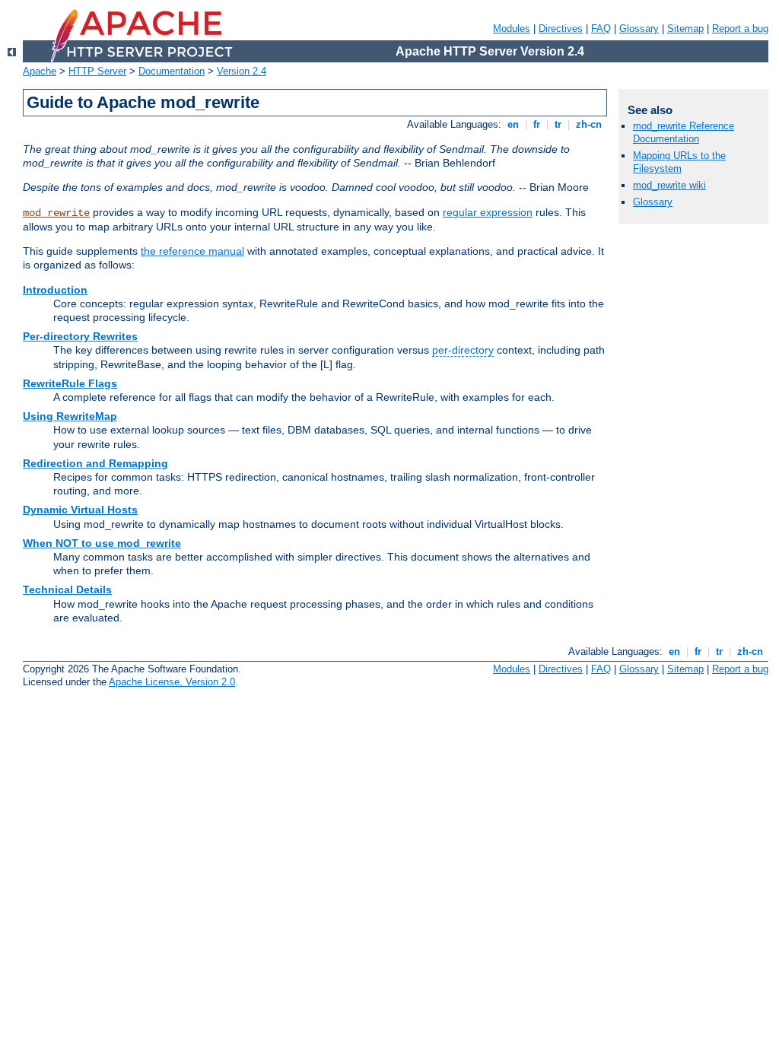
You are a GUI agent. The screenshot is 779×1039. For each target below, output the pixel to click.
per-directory (463, 350)
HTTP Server (97, 71)
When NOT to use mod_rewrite (102, 543)
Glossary (639, 28)
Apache (39, 71)
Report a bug (740, 28)
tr (558, 124)
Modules (511, 28)
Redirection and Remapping (95, 463)
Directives (561, 28)
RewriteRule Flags (70, 383)
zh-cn (589, 124)
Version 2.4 (241, 71)
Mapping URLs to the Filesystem (679, 162)
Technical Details (67, 589)
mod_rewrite (56, 213)
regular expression (488, 212)
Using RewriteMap (70, 416)
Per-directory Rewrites (80, 336)
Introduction (55, 290)
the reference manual (192, 251)
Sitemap (685, 28)
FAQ (601, 28)
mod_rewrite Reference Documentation (683, 132)
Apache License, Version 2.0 (172, 682)
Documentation (171, 71)
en (513, 124)
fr (536, 124)
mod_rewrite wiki (669, 185)
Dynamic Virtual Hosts (80, 510)
